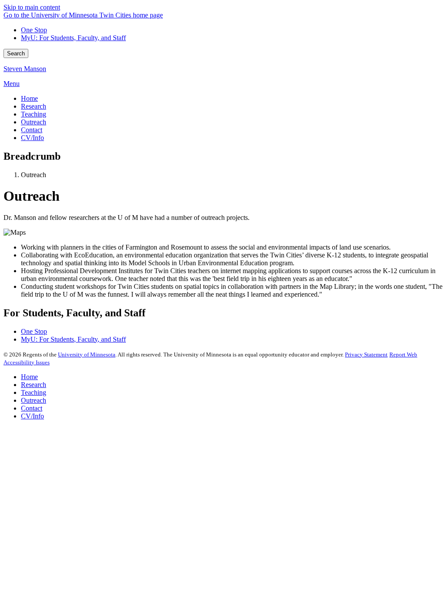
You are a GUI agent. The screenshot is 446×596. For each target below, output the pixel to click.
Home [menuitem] (29, 98)
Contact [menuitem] (31, 130)
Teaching (33, 392)
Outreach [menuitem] (33, 122)
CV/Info (32, 416)
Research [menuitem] (33, 106)
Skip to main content (31, 7)
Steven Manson (24, 68)
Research (33, 384)
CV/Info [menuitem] (32, 137)
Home (29, 376)
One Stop (34, 30)
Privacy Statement (366, 354)
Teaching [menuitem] (33, 114)
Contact (31, 408)
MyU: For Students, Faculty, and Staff (73, 37)
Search (16, 53)
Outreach (33, 400)
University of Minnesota (86, 354)
